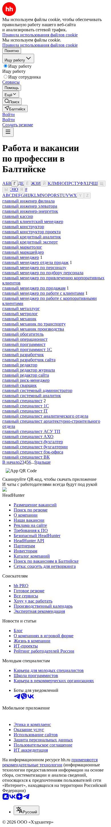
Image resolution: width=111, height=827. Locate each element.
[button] (8, 114)
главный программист (24, 344)
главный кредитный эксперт (30, 242)
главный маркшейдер (23, 252)
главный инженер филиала (28, 201)
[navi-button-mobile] (8, 132)
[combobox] (26, 810)
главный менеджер (20, 257)
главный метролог (20, 313)
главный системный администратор (37, 390)
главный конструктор (23, 226)
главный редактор (19, 364)
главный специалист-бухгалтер (32, 441)
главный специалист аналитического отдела (45, 416)
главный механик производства (33, 329)
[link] (12, 101)
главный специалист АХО (28, 436)
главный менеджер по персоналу (34, 267)
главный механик (19, 318)
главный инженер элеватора (29, 206)
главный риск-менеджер (26, 380)
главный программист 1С (27, 349)
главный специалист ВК (26, 457)
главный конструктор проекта (31, 231)
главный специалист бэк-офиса (32, 451)
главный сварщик (19, 385)
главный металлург (21, 308)
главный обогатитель (23, 334)
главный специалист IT (25, 411)
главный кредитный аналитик (31, 236)
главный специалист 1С (25, 405)
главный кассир (17, 216)
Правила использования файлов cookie (40, 45)
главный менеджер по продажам (33, 288)
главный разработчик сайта (29, 359)
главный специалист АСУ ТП (31, 431)
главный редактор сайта (25, 375)
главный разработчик (23, 354)
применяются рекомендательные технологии (50, 762)
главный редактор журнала (28, 370)
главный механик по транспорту (34, 323)
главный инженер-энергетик (30, 211)
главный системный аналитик (31, 395)
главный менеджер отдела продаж (35, 262)
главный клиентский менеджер (32, 221)
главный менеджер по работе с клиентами (43, 293)
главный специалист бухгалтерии (35, 446)
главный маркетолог (22, 247)
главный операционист (25, 339)
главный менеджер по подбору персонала (42, 272)
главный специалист (22, 400)
